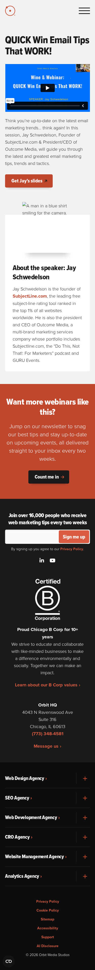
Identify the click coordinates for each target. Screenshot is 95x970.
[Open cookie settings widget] (9, 961)
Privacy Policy (71, 548)
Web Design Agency (24, 778)
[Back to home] (10, 11)
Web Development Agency (31, 817)
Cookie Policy (47, 910)
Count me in (47, 476)
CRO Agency (17, 837)
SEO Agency (17, 797)
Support (47, 937)
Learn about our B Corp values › (47, 685)
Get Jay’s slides (26, 180)
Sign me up (74, 536)
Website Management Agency (34, 856)
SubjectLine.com (30, 296)
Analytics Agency (22, 876)
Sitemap (47, 919)
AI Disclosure (48, 945)
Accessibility (47, 928)
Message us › (47, 746)
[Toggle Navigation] (84, 10)
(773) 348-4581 (47, 733)
